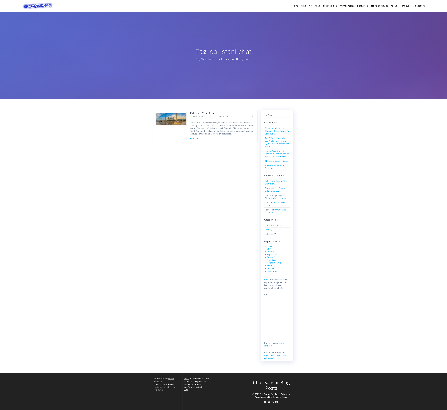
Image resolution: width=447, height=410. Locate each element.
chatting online (207, 116)
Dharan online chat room (276, 198)
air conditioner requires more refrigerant (275, 355)
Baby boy (269, 181)
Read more (195, 138)
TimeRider (196, 116)
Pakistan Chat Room (203, 113)
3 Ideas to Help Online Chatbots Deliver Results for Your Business (277, 131)
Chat (303, 6)
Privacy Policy (347, 6)
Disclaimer (362, 6)
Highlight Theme (280, 397)
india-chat (269, 234)
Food (267, 229)
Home (295, 6)
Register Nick (330, 6)
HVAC (266, 279)
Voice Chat (314, 6)
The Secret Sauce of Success (277, 161)
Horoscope (419, 6)
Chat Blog (405, 6)
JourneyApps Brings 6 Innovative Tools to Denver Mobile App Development (277, 154)
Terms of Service (379, 6)
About (394, 6)
